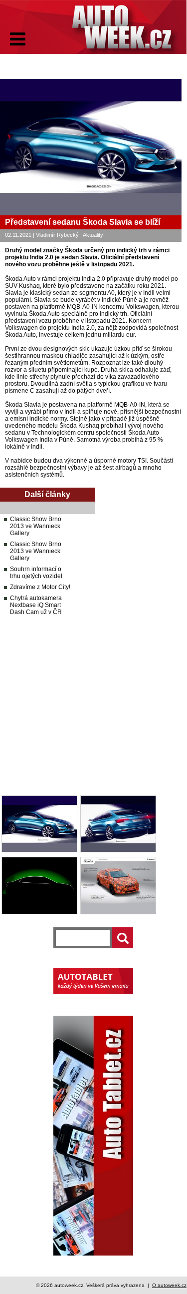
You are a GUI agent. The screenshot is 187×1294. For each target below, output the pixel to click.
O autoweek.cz (169, 1285)
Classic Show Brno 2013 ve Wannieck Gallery (35, 526)
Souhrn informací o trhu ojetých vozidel (36, 573)
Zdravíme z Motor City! (40, 587)
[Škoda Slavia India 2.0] (39, 850)
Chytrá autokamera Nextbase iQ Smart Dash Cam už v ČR (36, 605)
